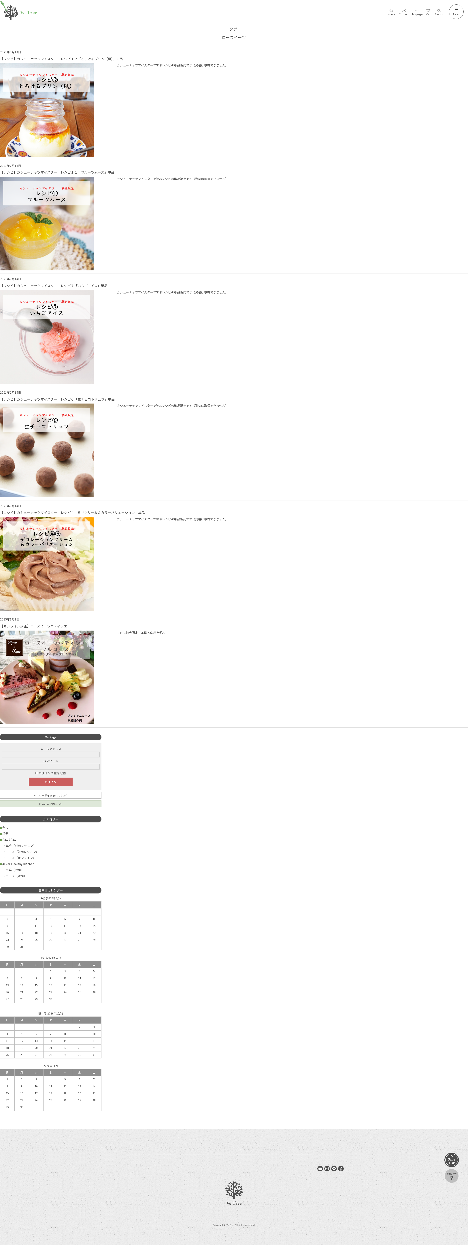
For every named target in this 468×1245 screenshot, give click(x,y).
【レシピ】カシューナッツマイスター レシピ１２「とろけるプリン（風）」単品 (61, 58)
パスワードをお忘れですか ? (50, 795)
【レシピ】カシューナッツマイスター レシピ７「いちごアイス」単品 (53, 285)
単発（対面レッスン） (21, 845)
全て (5, 827)
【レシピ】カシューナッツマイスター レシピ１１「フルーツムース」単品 (57, 172)
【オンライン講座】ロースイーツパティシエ (33, 626)
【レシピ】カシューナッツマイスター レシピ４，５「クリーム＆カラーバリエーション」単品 (72, 512)
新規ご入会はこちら (51, 804)
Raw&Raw (9, 839)
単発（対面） (15, 870)
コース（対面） (16, 876)
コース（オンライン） (21, 858)
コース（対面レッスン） (22, 852)
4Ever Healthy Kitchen (18, 864)
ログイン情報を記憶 (52, 773)
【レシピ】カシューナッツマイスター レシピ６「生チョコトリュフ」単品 (57, 399)
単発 (5, 833)
